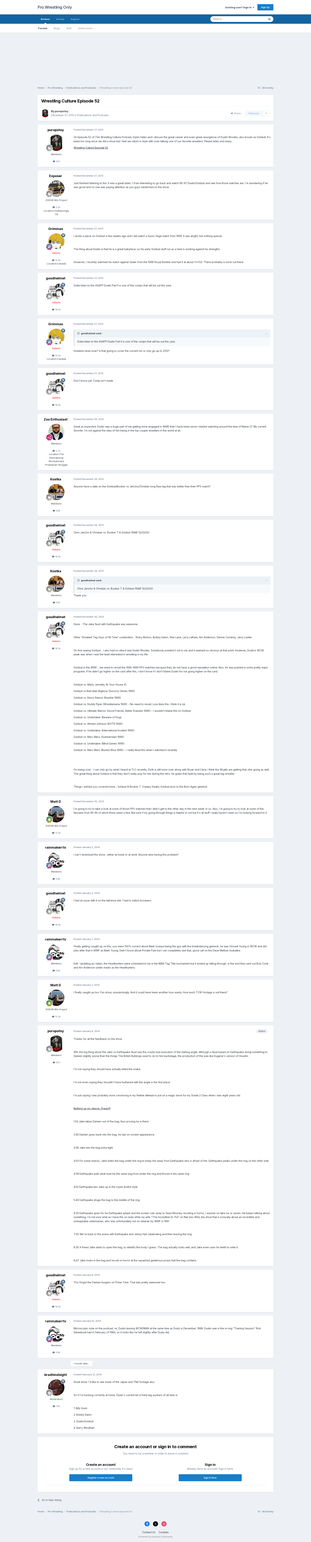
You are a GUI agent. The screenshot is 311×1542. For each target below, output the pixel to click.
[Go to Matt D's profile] (56, 814)
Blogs (57, 28)
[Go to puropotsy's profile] (45, 113)
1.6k (57, 1406)
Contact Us (148, 1532)
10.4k (57, 260)
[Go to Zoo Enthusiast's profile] (56, 432)
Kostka (55, 479)
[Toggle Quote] (78, 333)
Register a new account (101, 1477)
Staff (69, 28)
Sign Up (265, 7)
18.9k (57, 309)
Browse (45, 19)
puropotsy (61, 111)
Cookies (164, 1532)
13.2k (57, 832)
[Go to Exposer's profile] (56, 189)
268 (57, 510)
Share (237, 113)
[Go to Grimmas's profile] (56, 241)
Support (75, 19)
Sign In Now (210, 1477)
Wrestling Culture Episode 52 (91, 147)
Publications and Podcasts (93, 115)
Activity (60, 19)
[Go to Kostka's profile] (56, 492)
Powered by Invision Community (155, 1536)
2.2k (57, 207)
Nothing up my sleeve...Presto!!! (92, 1108)
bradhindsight (55, 1375)
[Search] (269, 19)
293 (57, 161)
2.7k (57, 450)
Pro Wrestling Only (55, 7)
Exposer (55, 176)
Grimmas (55, 229)
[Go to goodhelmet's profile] (56, 291)
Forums (42, 28)
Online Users (85, 28)
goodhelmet (55, 278)
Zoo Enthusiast (55, 419)
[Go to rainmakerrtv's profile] (56, 860)
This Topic (255, 19)
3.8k (57, 878)
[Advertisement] (155, 58)
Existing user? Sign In (239, 7)
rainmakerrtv (55, 847)
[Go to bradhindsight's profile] (56, 1387)
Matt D (55, 801)
